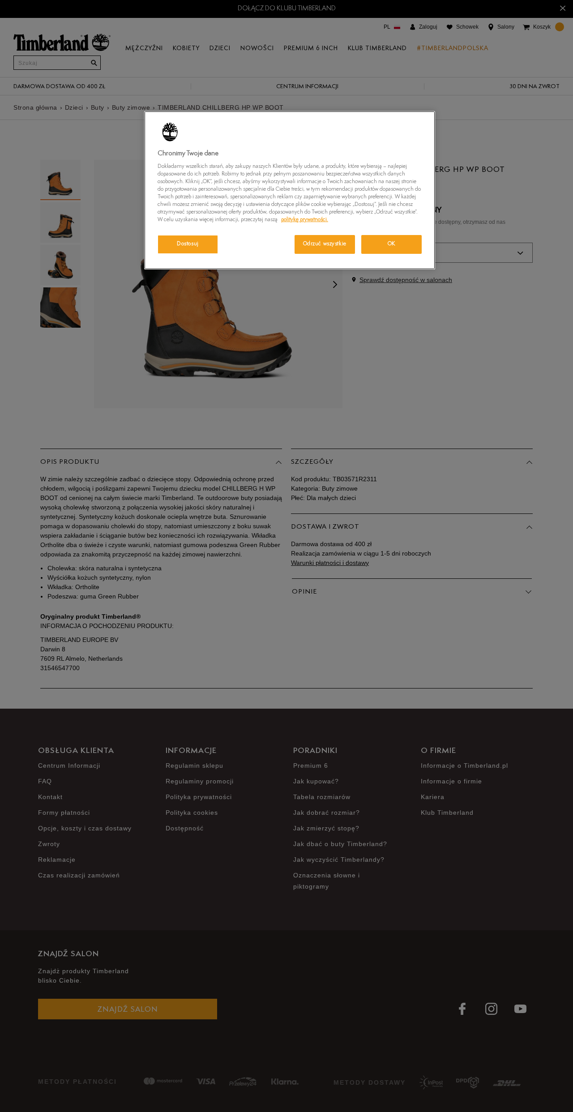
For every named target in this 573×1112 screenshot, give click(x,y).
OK (391, 244)
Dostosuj (188, 244)
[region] (289, 190)
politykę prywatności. (304, 219)
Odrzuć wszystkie (324, 244)
